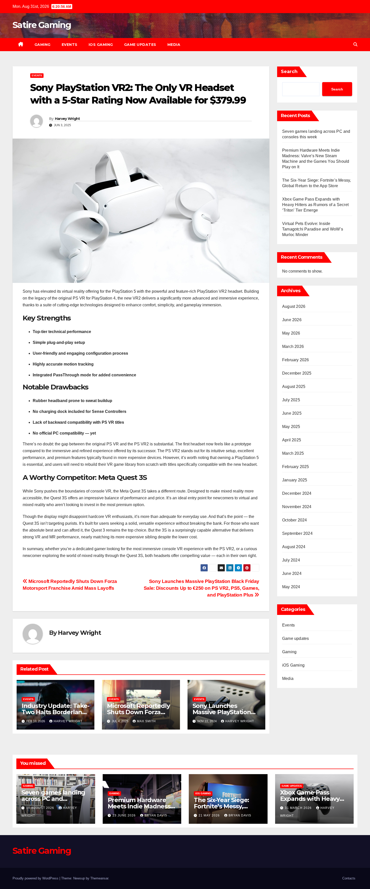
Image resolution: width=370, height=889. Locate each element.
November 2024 (297, 507)
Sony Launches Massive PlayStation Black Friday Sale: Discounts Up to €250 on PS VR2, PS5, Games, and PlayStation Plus (201, 588)
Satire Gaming (42, 25)
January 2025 (294, 480)
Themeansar (99, 878)
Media (173, 44)
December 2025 (297, 373)
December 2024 (297, 493)
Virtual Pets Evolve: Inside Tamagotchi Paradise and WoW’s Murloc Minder (312, 229)
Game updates (140, 44)
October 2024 (294, 520)
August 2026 (293, 306)
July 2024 (291, 560)
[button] (355, 44)
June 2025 (292, 413)
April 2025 (291, 440)
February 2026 (295, 360)
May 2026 (291, 333)
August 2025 (293, 386)
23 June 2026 (125, 815)
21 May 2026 (210, 815)
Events (70, 44)
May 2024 (291, 587)
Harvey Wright (67, 118)
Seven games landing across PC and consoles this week (53, 799)
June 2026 (292, 320)
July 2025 (291, 400)
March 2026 (293, 346)
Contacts (348, 878)
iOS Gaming (101, 44)
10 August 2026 (40, 808)
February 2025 (295, 467)
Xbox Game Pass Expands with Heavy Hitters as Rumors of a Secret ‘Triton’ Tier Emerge (315, 204)
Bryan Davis (155, 815)
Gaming (42, 44)
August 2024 (293, 547)
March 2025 (293, 453)
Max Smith (146, 721)
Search (289, 71)
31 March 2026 (299, 808)
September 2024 (297, 533)
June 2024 (292, 573)
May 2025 (291, 426)
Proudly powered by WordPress (36, 878)
